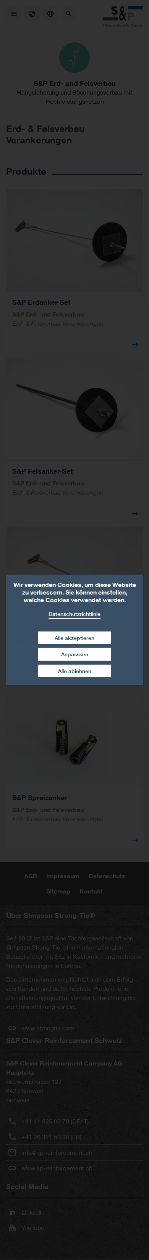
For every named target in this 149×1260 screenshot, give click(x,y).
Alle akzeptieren (74, 637)
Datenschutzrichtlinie (74, 614)
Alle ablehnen (74, 671)
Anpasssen (74, 654)
